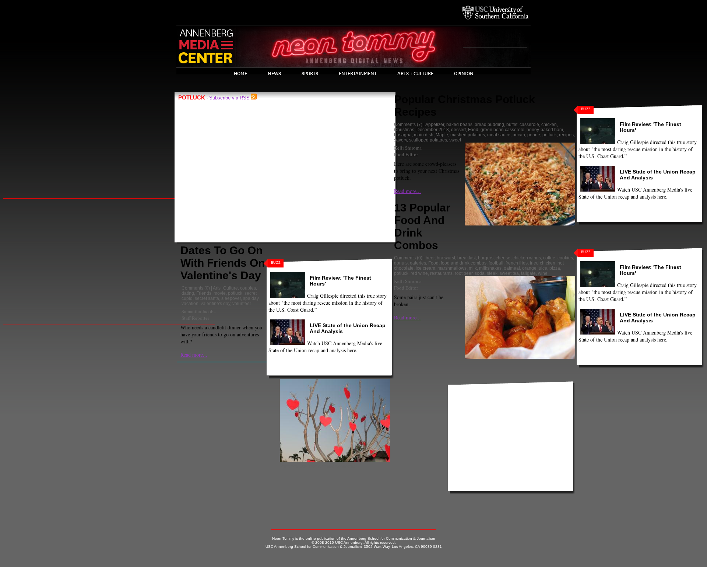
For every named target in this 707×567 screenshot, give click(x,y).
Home (240, 74)
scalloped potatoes (428, 140)
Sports (310, 74)
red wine (419, 273)
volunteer (241, 303)
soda (480, 273)
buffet (511, 124)
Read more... (193, 354)
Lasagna (403, 134)
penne (533, 134)
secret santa (207, 298)
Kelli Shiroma (408, 147)
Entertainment (358, 74)
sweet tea (509, 273)
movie (220, 293)
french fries (517, 263)
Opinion (464, 74)
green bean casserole (502, 129)
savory (400, 140)
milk (473, 268)
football (496, 263)
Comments (192, 288)
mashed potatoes (467, 134)
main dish (423, 134)
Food (473, 129)
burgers (485, 257)
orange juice (534, 268)
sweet (455, 140)
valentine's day (215, 303)
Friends (203, 293)
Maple (442, 134)
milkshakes (490, 268)
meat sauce (498, 134)
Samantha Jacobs (198, 311)
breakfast (466, 257)
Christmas (404, 129)
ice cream (425, 268)
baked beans (459, 124)
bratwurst (446, 257)
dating (188, 293)
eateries (418, 263)
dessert (458, 129)
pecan (519, 134)
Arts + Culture (415, 74)
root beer (463, 273)
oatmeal (512, 268)
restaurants (441, 273)
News (274, 74)
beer (430, 257)
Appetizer (434, 124)
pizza (554, 268)
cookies (565, 257)
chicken (549, 124)
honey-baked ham (545, 129)
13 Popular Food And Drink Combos (422, 226)
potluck (235, 293)
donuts (401, 263)
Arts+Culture (225, 288)
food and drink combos (463, 263)
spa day (250, 298)
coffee (549, 257)
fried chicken (542, 263)
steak (492, 273)
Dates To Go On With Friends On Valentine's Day (222, 262)
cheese (503, 257)
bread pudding (489, 124)
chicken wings (527, 257)
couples (248, 288)
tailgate (528, 273)
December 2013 (432, 129)
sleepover (231, 298)
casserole (529, 124)
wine (543, 273)
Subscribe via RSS (229, 98)
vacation (190, 303)
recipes (566, 134)
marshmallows (452, 268)
